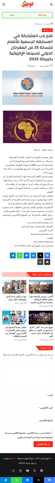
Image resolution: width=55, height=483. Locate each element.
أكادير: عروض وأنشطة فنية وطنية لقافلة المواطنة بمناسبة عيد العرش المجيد (41, 299)
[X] (40, 255)
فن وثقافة (38, 24)
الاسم (50, 395)
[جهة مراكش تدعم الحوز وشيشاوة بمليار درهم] (14, 287)
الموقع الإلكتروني (46, 420)
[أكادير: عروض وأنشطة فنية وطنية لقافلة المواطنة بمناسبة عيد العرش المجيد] (41, 287)
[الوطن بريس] (27, 4)
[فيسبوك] (47, 255)
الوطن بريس (44, 66)
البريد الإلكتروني (46, 408)
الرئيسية (47, 24)
